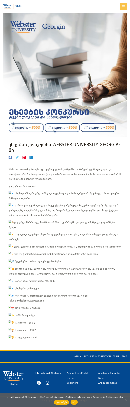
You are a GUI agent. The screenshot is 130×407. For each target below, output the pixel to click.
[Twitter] (17, 157)
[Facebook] (10, 157)
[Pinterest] (24, 157)
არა (74, 402)
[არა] (126, 400)
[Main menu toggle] (123, 6)
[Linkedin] (31, 157)
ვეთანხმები (61, 402)
